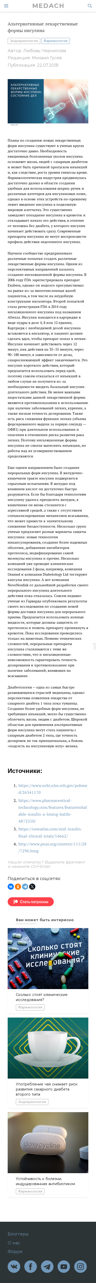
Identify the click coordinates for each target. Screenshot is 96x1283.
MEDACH (48, 5)
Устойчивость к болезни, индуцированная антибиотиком (45, 1181)
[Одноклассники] (18, 887)
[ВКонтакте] (11, 887)
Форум (15, 1251)
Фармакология (56, 41)
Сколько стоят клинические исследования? (42, 997)
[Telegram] (25, 887)
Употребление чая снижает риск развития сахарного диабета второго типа (47, 1089)
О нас (14, 1243)
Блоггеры (18, 1234)
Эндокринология (24, 41)
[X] (32, 887)
